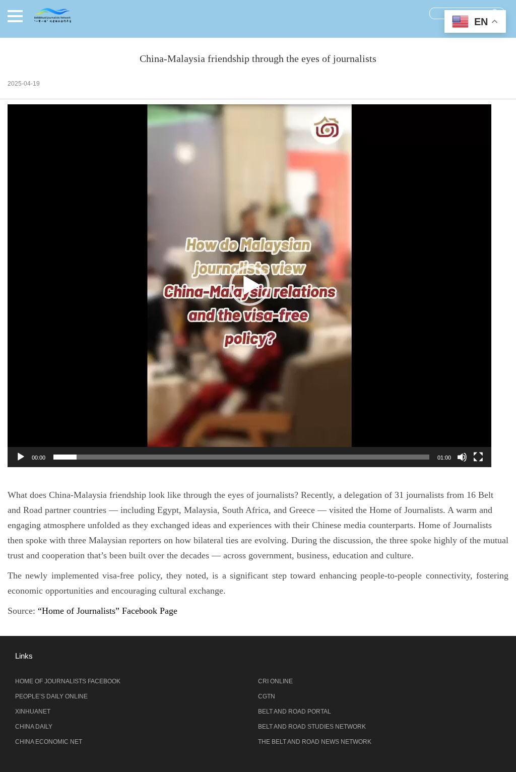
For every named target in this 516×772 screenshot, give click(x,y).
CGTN (266, 696)
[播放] (21, 457)
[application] (249, 285)
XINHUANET (32, 711)
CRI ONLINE (275, 681)
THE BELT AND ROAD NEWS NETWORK (314, 741)
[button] (15, 16)
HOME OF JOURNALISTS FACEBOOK (67, 681)
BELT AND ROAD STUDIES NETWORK (312, 726)
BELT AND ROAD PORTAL (294, 711)
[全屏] (478, 457)
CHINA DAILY (33, 726)
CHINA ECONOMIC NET (48, 741)
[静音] (462, 457)
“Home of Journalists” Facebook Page (107, 611)
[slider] (241, 457)
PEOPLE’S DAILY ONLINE (51, 696)
